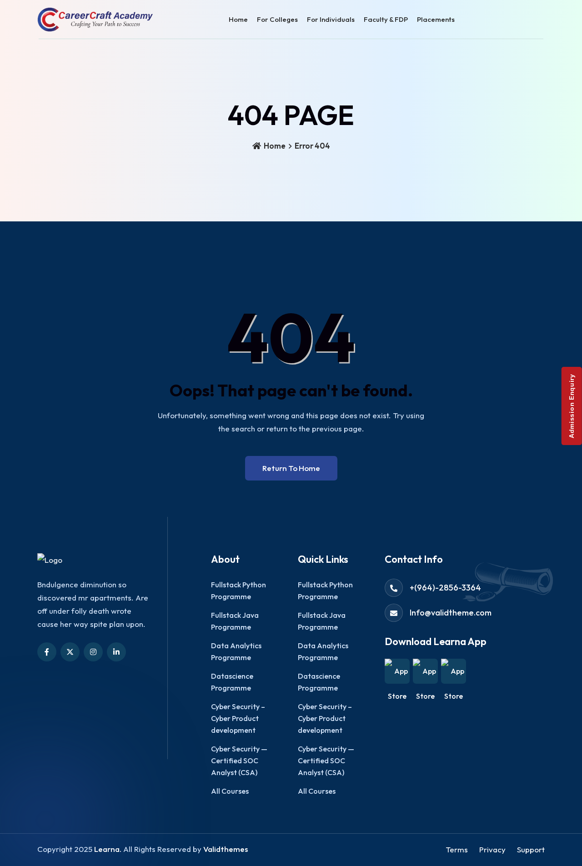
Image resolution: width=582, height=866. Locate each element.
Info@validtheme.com (451, 612)
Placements (436, 19)
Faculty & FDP (386, 19)
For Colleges (277, 19)
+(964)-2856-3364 (445, 587)
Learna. (107, 849)
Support (531, 849)
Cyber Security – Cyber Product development (238, 718)
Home (238, 19)
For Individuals (331, 19)
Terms (457, 849)
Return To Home (291, 468)
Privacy (492, 849)
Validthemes (225, 849)
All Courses (230, 791)
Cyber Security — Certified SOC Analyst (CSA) (239, 760)
